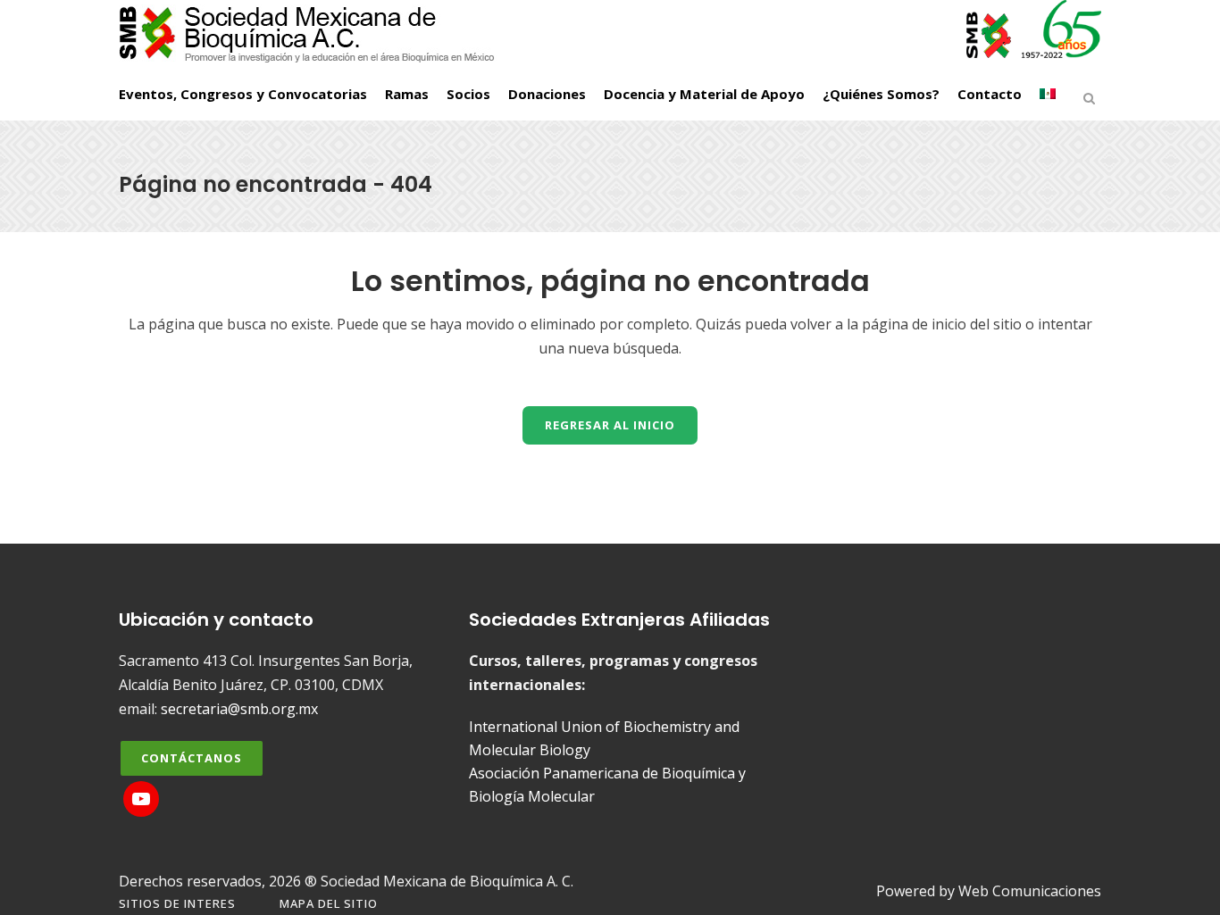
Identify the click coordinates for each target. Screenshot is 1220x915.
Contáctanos (191, 758)
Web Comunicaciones (1029, 891)
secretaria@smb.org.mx (239, 709)
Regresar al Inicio (610, 425)
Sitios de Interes (177, 903)
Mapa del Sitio (329, 903)
